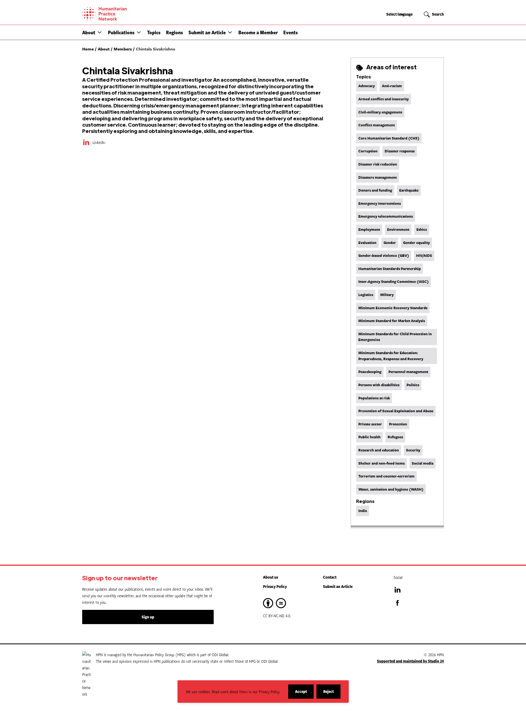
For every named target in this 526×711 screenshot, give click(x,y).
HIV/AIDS (424, 255)
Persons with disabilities (378, 385)
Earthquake (409, 190)
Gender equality (416, 242)
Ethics (421, 229)
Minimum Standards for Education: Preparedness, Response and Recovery (390, 356)
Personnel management (408, 371)
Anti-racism (392, 86)
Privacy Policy (275, 586)
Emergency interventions (379, 203)
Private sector (370, 424)
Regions (174, 32)
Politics (413, 385)
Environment (398, 229)
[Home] (123, 14)
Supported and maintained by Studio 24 (410, 661)
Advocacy (366, 86)
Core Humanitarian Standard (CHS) (388, 138)
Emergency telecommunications (385, 216)
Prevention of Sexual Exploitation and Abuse (395, 411)
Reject (332, 694)
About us (270, 577)
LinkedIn (99, 142)
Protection (398, 424)
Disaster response (400, 151)
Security (413, 450)
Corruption (368, 151)
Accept (304, 694)
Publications (121, 32)
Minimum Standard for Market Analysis (391, 320)
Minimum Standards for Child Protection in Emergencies (395, 337)
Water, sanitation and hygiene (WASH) (391, 489)
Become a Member (258, 32)
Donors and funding (375, 190)
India (362, 510)
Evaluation (367, 242)
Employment (369, 229)
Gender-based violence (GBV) (383, 255)
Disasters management (377, 177)
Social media (422, 463)
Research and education (378, 450)
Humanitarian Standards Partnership (389, 268)
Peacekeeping (369, 371)
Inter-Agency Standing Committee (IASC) (393, 281)
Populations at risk (374, 398)
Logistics (365, 294)
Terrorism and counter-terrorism (386, 476)
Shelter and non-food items (381, 463)
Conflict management (376, 125)
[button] (100, 32)
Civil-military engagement (380, 112)
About (88, 32)
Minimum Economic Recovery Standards (392, 308)
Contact (329, 577)
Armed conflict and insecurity (383, 99)
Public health (369, 437)
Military (387, 294)
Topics (154, 32)
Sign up (148, 617)
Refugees (395, 437)
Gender (390, 242)
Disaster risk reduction (377, 164)
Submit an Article (207, 32)
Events (290, 32)
